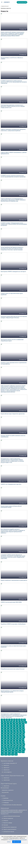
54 (8, 734)
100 (2, 749)
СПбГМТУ (7, 2)
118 (16, 754)
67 (23, 737)
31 (11, 727)
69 (5, 739)
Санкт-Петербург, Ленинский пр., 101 (10, 763)
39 (11, 729)
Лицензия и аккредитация (8, 818)
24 (14, 724)
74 (20, 739)
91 (23, 744)
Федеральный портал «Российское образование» (12, 804)
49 (17, 732)
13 (7, 722)
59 (23, 734)
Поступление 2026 (5, 792)
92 (2, 746)
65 (17, 737)
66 (20, 737)
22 (8, 724)
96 (14, 746)
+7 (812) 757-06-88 (6, 780)
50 (20, 732)
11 (2, 722)
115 (6, 754)
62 (8, 737)
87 (11, 744)
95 (11, 746)
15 (13, 722)
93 (5, 746)
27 (23, 724)
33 (17, 727)
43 (23, 729)
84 (2, 744)
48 (14, 732)
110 (13, 751)
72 (14, 739)
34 (20, 727)
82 (20, 742)
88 (14, 744)
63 (11, 737)
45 (5, 732)
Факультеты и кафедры (7, 822)
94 (8, 746)
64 (14, 737)
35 (23, 727)
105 (20, 749)
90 (20, 744)
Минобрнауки (5, 798)
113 (23, 751)
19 (25, 722)
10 (24, 719)
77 (5, 742)
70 (8, 739)
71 (11, 739)
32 (14, 727)
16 (16, 722)
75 (22, 739)
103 (13, 749)
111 (16, 751)
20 (2, 724)
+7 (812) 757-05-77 (6, 767)
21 (5, 724)
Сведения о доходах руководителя (9, 829)
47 (11, 732)
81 (17, 742)
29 (5, 727)
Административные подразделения (10, 827)
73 (17, 739)
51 (23, 732)
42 (20, 729)
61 (5, 737)
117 (12, 754)
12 (4, 722)
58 (20, 734)
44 (2, 732)
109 (9, 751)
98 (20, 746)
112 (19, 751)
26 (20, 724)
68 (2, 739)
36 (2, 729)
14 (10, 722)
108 (6, 751)
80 (14, 742)
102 (9, 749)
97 (17, 746)
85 (5, 744)
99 (23, 746)
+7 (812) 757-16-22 (6, 785)
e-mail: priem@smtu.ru (7, 772)
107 (2, 751)
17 (19, 722)
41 (17, 729)
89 (17, 744)
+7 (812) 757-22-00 (6, 769)
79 (10, 742)
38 (8, 729)
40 (14, 729)
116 (9, 754)
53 (5, 734)
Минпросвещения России (8, 800)
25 (17, 724)
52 (2, 734)
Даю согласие (16, 841)
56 (14, 734)
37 (5, 729)
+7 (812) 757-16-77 (4, 6)
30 (8, 727)
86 (8, 744)
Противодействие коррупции (8, 831)
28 (2, 727)
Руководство (5, 820)
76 (2, 742)
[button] (1, 2)
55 (11, 734)
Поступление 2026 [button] (22, 2)
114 (2, 754)
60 (2, 737)
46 (8, 732)
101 (6, 749)
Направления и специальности (7, 790)
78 (8, 742)
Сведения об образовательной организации (11, 816)
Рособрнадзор (6, 802)
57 (17, 734)
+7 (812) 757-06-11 (6, 777)
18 (22, 722)
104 (16, 749)
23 (11, 724)
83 (23, 742)
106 (23, 749)
